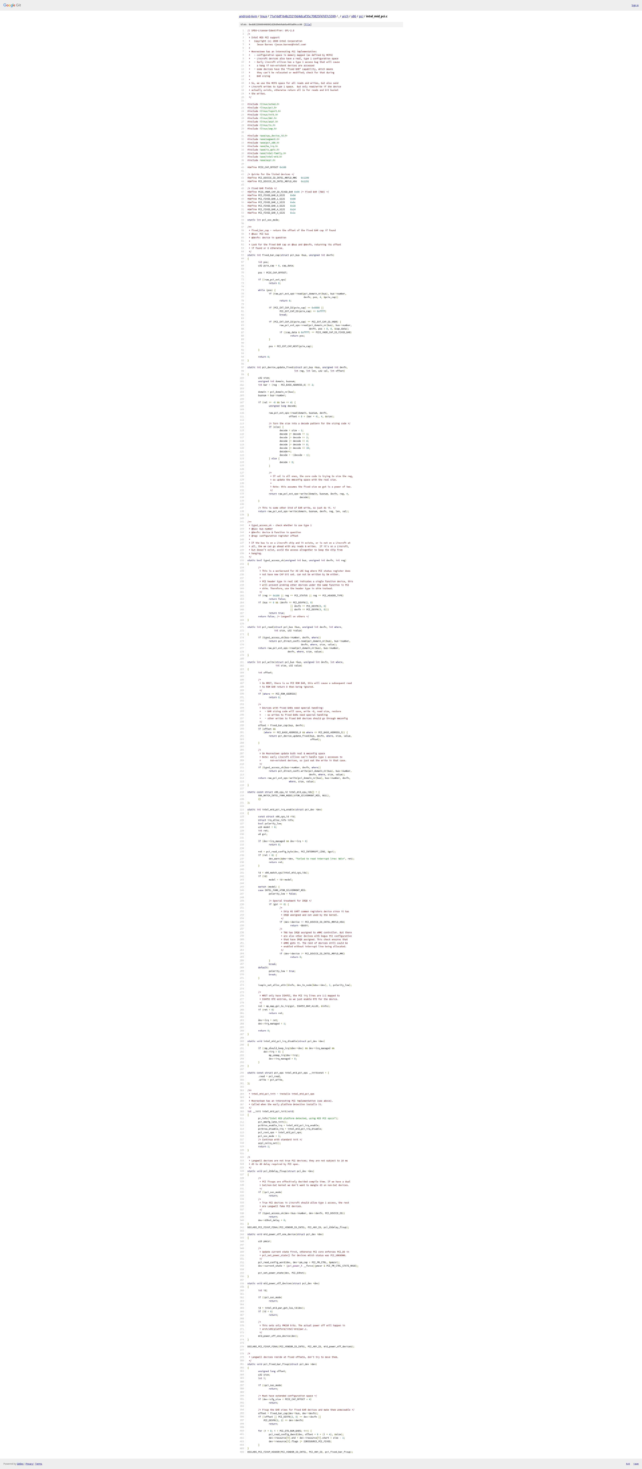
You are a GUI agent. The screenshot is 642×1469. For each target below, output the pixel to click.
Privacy (29, 1463)
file (307, 24)
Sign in (635, 5)
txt (628, 1463)
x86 (353, 16)
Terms (38, 1463)
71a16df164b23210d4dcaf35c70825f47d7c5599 (303, 16)
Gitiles (20, 1463)
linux (263, 16)
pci (361, 16)
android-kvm (248, 16)
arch (345, 16)
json (636, 1463)
